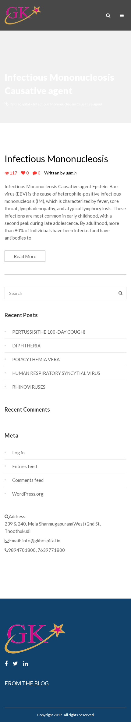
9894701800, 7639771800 (36, 550)
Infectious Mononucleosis (56, 158)
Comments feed (28, 480)
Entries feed (24, 466)
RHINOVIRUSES (28, 387)
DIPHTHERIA (26, 345)
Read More (25, 256)
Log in (18, 452)
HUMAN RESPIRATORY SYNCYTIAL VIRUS (56, 373)
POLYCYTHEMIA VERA (36, 359)
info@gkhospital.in (41, 540)
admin (71, 172)
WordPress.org (28, 494)
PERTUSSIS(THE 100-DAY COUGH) (48, 332)
